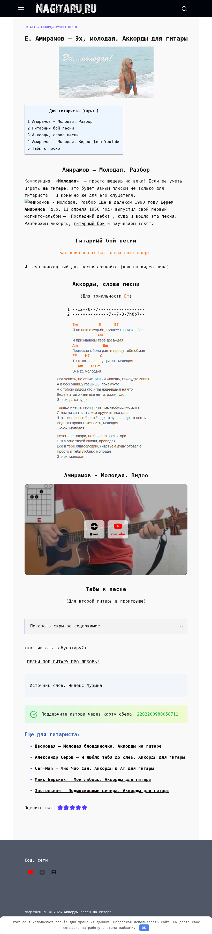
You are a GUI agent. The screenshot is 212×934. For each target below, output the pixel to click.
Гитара (30, 27)
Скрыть (90, 111)
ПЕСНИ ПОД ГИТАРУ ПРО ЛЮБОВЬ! (63, 661)
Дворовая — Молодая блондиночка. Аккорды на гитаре (98, 746)
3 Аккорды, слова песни (53, 135)
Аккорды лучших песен (59, 27)
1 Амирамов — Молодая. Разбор (60, 121)
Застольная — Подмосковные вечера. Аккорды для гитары (102, 790)
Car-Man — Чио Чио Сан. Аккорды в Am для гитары (94, 768)
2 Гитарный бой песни (50, 128)
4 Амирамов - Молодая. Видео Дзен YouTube (73, 141)
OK (144, 928)
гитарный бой (89, 223)
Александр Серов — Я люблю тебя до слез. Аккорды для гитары (110, 757)
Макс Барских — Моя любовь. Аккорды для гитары (93, 779)
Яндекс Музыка (85, 685)
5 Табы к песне (43, 148)
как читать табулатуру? (55, 648)
